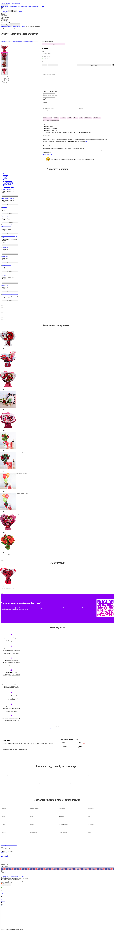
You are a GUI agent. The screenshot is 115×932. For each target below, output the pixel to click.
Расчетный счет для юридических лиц (51, 120)
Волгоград (61, 816)
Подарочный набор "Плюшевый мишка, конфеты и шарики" (14, 492)
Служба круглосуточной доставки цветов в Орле (13, 876)
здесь (86, 141)
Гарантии (17, 3)
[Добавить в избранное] (113, 65)
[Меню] (9, 22)
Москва (89, 832)
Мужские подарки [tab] (7, 184)
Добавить (11, 195)
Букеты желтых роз (92, 774)
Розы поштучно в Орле (64, 774)
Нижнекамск (91, 808)
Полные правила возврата (48, 154)
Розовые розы (91, 782)
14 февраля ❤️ (81, 744)
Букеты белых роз (34, 774)
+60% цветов (102, 44)
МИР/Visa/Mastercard (47, 117)
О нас (5, 3)
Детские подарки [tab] (7, 185)
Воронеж (4, 832)
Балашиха (4, 808)
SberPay (69, 117)
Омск (89, 816)
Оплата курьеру (97, 117)
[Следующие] (2, 305)
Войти (15, 11)
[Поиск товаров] (2, 22)
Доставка (9, 3)
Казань (31, 816)
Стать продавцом (4, 6)
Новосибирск (91, 824)
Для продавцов (4, 4)
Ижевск (32, 824)
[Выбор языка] (2, 7)
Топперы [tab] (5, 179)
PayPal (81, 117)
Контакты (27, 6)
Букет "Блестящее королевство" (8, 587)
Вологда (3, 816)
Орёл (3, 24)
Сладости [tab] (5, 177)
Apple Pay (56, 117)
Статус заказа (41, 6)
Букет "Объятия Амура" (6, 349)
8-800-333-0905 (4, 852)
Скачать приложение (5, 930)
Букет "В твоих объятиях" (6, 431)
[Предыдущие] (1, 305)
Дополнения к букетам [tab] (8, 187)
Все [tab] (4, 173)
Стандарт (53, 44)
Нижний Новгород (34, 808)
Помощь (32, 6)
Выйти (20, 11)
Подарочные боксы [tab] (7, 181)
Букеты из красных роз (35, 782)
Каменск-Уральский (63, 824)
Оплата (13, 3)
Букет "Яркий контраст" (6, 390)
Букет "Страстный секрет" (7, 525)
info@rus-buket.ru (4, 856)
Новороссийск (33, 832)
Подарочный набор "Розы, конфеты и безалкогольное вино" (14, 472)
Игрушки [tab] (5, 178)
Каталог (2, 3)
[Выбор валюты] (1, 9)
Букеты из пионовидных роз (65, 782)
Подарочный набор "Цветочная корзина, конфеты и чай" (13, 410)
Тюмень (3, 824)
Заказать (45, 64)
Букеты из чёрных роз (7, 774)
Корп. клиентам (21, 6)
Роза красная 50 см (46, 108)
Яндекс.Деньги (88, 117)
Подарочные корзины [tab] (8, 182)
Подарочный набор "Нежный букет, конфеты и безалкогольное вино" (16, 451)
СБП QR (75, 117)
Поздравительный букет (6, 553)
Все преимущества (55, 728)
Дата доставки (46, 92)
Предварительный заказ (53, 64)
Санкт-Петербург (63, 832)
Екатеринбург (62, 808)
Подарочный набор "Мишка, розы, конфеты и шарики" (13, 513)
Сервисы (36, 6)
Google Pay (63, 117)
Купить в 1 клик (94, 65)
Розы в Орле (4, 782)
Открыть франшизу (13, 6)
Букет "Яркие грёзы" (5, 370)
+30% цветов (77, 44)
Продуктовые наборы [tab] (8, 183)
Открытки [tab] (5, 175)
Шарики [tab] (5, 176)
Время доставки (46, 96)
